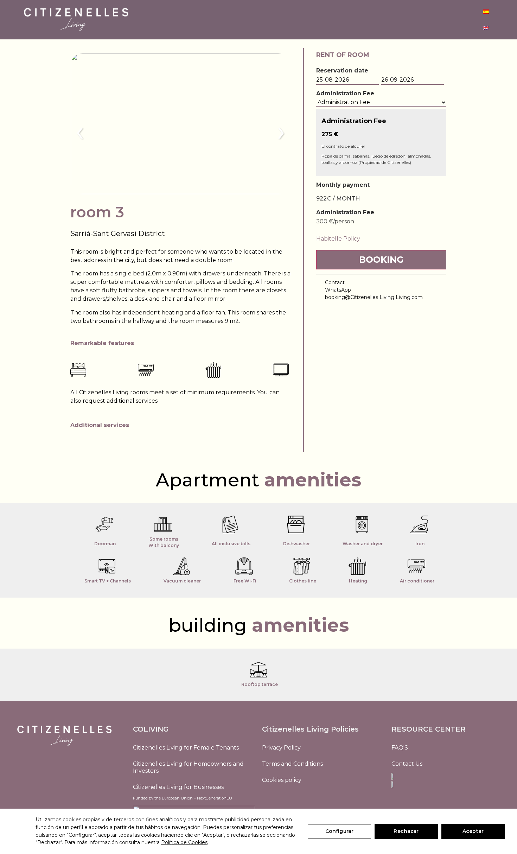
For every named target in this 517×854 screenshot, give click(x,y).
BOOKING (381, 259)
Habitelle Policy (338, 238)
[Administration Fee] (381, 102)
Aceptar (473, 831)
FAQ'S (399, 747)
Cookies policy (281, 780)
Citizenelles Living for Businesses (178, 787)
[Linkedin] (285, 799)
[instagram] (269, 799)
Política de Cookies (184, 842)
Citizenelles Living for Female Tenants (186, 747)
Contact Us (406, 763)
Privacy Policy (281, 747)
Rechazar (406, 831)
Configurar (339, 831)
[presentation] (80, 131)
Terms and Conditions (292, 763)
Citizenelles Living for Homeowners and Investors (188, 767)
